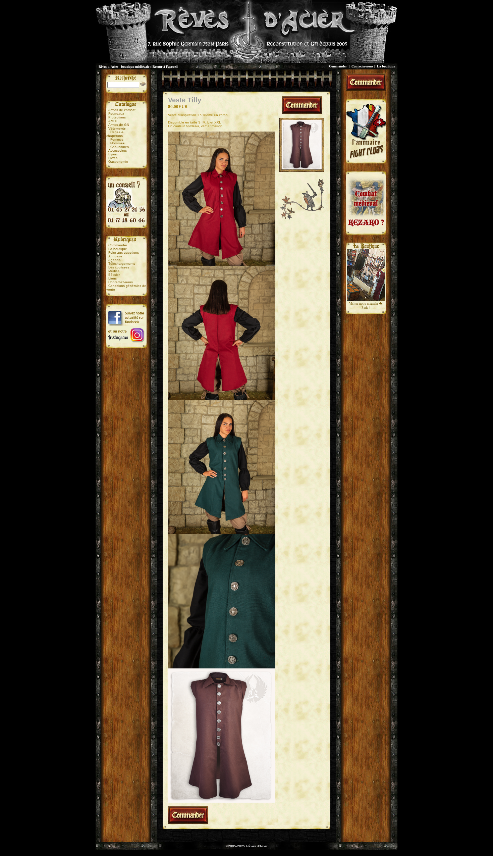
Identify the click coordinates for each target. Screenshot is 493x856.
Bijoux (113, 154)
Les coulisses (118, 267)
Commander (338, 66)
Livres (112, 158)
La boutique (386, 66)
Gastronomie (118, 161)
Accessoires (117, 150)
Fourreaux (116, 113)
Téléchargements (121, 263)
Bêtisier (114, 274)
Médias (113, 271)
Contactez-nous (362, 66)
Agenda (114, 260)
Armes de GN (118, 125)
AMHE (113, 121)
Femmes (116, 139)
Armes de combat (121, 110)
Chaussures (119, 147)
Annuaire (115, 256)
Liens (112, 278)
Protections (117, 117)
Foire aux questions (123, 252)
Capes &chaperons (115, 134)
